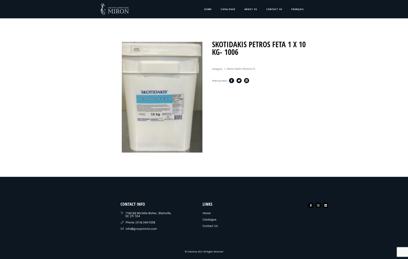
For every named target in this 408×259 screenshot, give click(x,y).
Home (207, 213)
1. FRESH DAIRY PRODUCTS (239, 68)
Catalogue (209, 219)
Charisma (192, 251)
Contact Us (210, 226)
